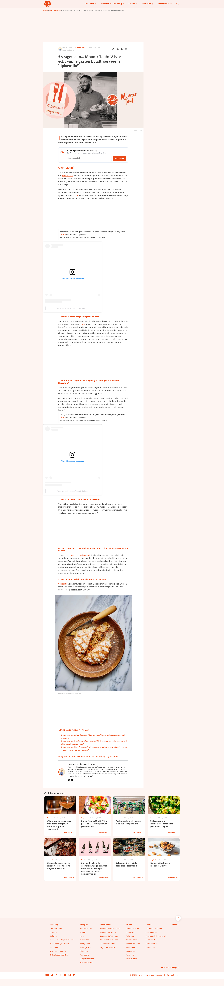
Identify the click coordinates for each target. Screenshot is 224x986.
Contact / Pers (56, 928)
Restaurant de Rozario (81, 555)
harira (82, 324)
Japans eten (131, 951)
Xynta (175, 975)
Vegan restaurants (107, 947)
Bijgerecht (84, 951)
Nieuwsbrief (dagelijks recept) (62, 940)
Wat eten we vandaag (111, 4)
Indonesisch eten (133, 943)
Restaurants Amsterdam (110, 928)
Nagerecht (84, 955)
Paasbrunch (150, 947)
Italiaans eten (131, 940)
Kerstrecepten (86, 928)
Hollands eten (131, 959)
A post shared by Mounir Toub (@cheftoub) (73, 308)
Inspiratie (146, 4)
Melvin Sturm (67, 48)
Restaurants (163, 4)
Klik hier (63, 234)
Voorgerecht (85, 943)
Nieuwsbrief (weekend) (59, 943)
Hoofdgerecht (86, 947)
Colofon (53, 936)
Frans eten (130, 955)
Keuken (131, 4)
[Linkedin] (72, 780)
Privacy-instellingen (169, 967)
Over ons (53, 932)
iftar (77, 195)
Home (45, 10)
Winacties (54, 947)
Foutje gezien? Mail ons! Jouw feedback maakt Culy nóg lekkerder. (88, 756)
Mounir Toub (67, 175)
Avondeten (84, 940)
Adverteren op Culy (58, 951)
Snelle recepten (86, 962)
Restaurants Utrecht (108, 932)
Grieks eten (130, 932)
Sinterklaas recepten (154, 928)
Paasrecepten (151, 943)
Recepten (89, 4)
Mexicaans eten (132, 928)
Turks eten (130, 936)
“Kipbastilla (63, 584)
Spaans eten (131, 947)
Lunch (82, 936)
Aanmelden (119, 158)
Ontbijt (83, 932)
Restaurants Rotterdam (109, 936)
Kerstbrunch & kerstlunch (156, 936)
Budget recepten (87, 959)
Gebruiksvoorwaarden (59, 955)
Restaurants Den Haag (109, 940)
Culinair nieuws (55, 10)
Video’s (175, 925)
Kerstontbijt (150, 940)
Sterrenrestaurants (107, 943)
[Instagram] (69, 780)
